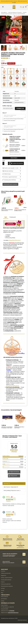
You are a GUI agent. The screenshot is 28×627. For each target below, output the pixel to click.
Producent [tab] (13, 217)
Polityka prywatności (6, 573)
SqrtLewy (25, 620)
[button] (26, 29)
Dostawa (3, 571)
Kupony (3, 582)
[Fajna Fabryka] (14, 7)
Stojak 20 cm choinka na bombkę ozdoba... (20, 210)
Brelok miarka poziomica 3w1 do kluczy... (7, 210)
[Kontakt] (24, 562)
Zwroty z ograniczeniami (6, 577)
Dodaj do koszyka (17, 163)
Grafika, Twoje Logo (7, 105)
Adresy (2, 601)
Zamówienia (4, 598)
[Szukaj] (21, 7)
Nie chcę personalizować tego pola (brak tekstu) (13, 118)
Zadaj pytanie (13, 475)
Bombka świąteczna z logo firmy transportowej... (19, 427)
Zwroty (2, 590)
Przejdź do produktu (14, 142)
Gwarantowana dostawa (7, 586)
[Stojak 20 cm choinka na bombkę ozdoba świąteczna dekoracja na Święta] (20, 201)
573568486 (11, 610)
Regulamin (3, 575)
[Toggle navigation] (3, 6)
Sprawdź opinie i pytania (11, 184)
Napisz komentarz (14, 471)
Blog (2, 592)
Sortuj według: (7, 490)
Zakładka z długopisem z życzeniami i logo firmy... (7, 427)
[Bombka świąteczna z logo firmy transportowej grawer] (20, 418)
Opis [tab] (5, 217)
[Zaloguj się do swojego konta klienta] (23, 7)
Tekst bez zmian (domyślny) (9, 120)
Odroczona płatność (6, 584)
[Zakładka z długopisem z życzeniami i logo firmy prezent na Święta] (7, 418)
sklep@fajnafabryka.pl (15, 240)
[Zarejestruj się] (24, 554)
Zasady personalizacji (6, 579)
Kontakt (3, 588)
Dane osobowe (4, 596)
